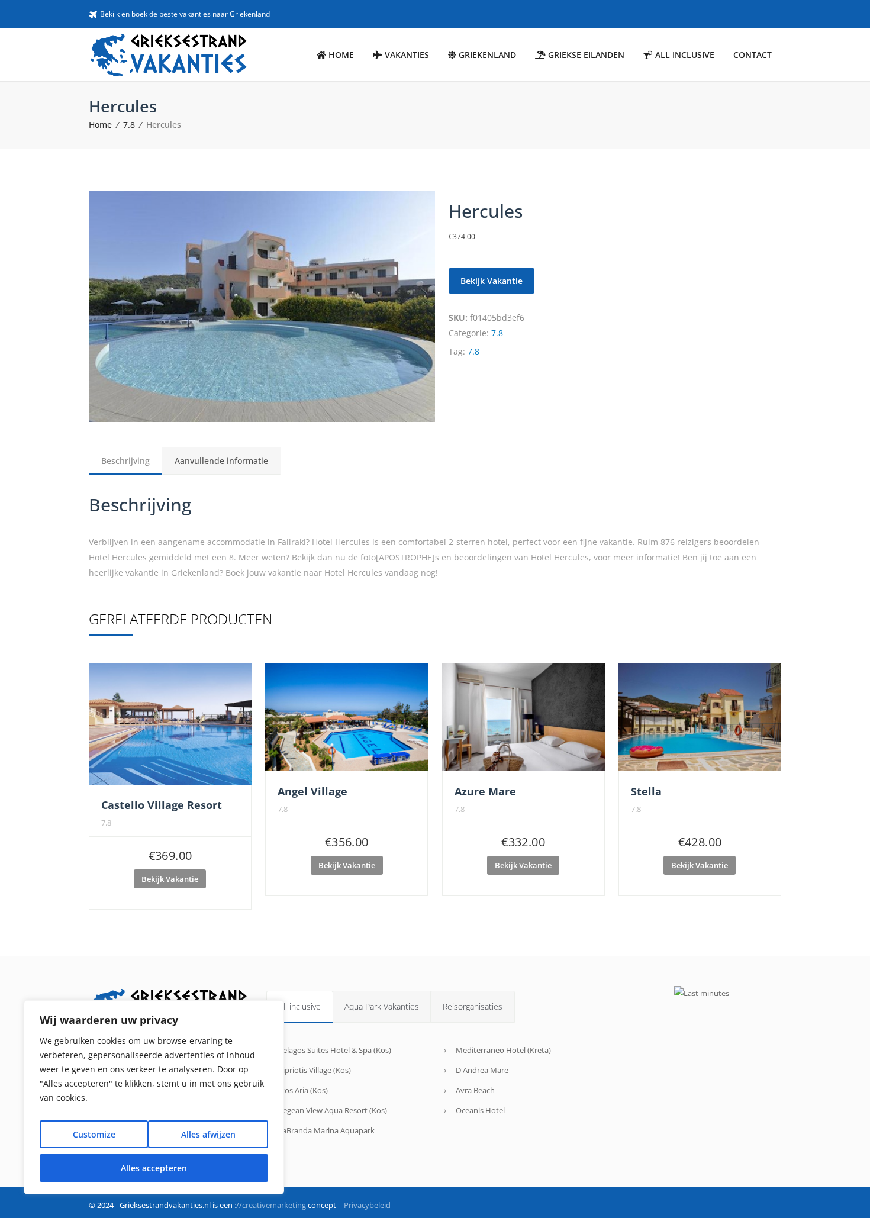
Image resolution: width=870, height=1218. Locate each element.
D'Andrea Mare (482, 1070)
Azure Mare (485, 791)
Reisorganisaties (472, 1006)
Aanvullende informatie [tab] (221, 460)
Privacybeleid (367, 1205)
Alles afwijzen (208, 1134)
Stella (646, 791)
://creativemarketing (270, 1205)
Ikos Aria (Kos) (303, 1090)
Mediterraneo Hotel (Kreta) (503, 1050)
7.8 (129, 124)
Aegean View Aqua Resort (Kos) (332, 1110)
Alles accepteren (154, 1168)
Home (100, 124)
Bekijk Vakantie (491, 280)
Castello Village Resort (161, 805)
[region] (154, 1097)
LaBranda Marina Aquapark (326, 1130)
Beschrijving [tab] (125, 460)
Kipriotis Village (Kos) (314, 1070)
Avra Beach (475, 1090)
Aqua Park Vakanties (381, 1006)
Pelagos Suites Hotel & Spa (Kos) (334, 1050)
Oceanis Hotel (480, 1110)
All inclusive (300, 1006)
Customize (94, 1134)
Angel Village (312, 791)
